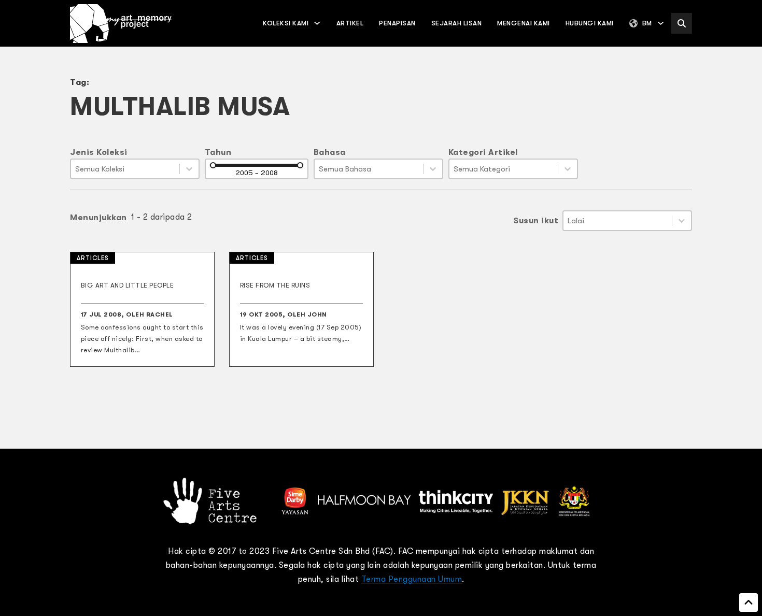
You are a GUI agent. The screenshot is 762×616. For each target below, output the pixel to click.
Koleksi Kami (285, 23)
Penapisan (397, 23)
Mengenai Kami (523, 23)
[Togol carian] (681, 23)
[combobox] (125, 169)
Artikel (350, 23)
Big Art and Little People (127, 285)
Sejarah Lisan (456, 23)
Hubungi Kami (590, 23)
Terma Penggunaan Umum (411, 579)
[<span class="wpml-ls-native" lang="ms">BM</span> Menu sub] (660, 23)
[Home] (121, 23)
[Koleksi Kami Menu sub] (317, 23)
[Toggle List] (189, 169)
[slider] (213, 165)
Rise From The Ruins (275, 285)
